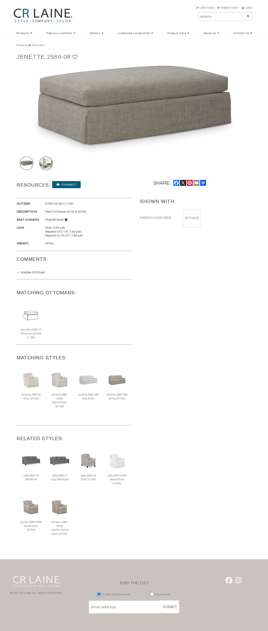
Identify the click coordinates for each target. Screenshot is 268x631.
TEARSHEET (68, 184)
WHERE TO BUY (230, 7)
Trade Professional (115, 594)
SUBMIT (170, 607)
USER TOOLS (206, 7)
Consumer (162, 594)
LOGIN (248, 7)
